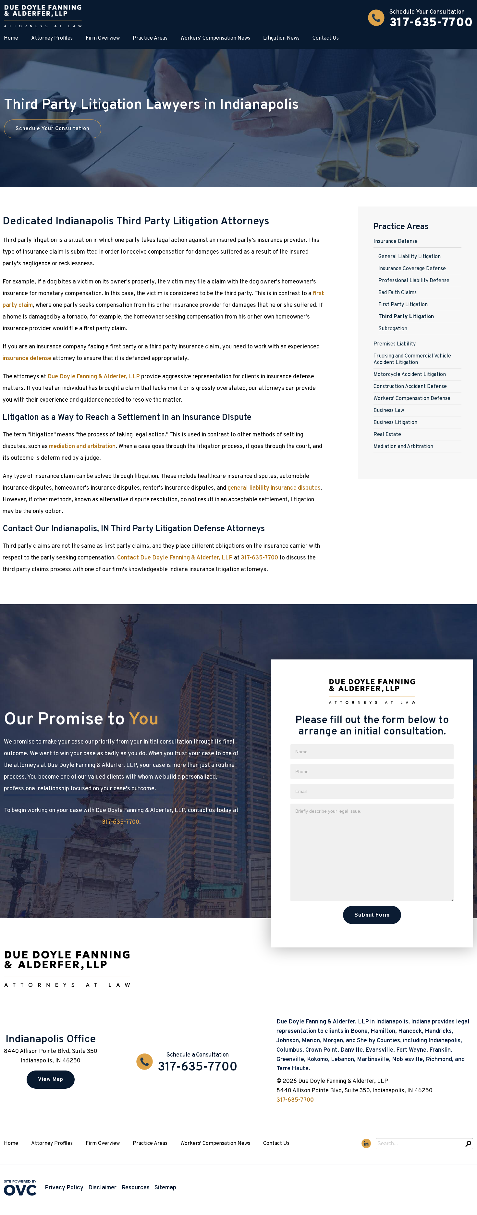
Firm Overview (103, 38)
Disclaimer (102, 1188)
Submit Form (372, 915)
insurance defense (27, 358)
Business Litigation (395, 423)
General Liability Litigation (409, 257)
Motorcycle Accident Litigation (409, 374)
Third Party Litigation (406, 317)
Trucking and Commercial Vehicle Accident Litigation (412, 359)
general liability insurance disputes (274, 488)
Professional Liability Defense (413, 281)
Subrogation (392, 329)
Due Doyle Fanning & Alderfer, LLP (93, 377)
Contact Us (325, 38)
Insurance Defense (395, 241)
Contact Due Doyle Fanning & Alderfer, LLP (175, 558)
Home (11, 38)
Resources (135, 1188)
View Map (50, 1079)
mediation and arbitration (82, 446)
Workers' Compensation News (215, 38)
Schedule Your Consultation (53, 129)
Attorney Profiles (52, 38)
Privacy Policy (64, 1188)
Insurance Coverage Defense (412, 269)
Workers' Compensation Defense (411, 398)
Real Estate (387, 435)
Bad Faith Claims (397, 293)
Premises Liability (394, 344)
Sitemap (165, 1188)
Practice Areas (150, 38)
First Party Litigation (403, 305)
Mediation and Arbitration (403, 447)
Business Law (388, 410)
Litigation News (281, 38)
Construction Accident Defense (410, 386)
